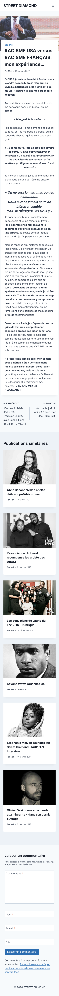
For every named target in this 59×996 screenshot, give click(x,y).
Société (8, 45)
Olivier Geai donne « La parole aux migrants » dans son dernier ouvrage (29, 815)
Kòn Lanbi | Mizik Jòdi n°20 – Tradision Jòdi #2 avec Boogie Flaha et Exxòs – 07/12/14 (14, 413)
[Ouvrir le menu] (53, 5)
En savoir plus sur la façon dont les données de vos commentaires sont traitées (27, 968)
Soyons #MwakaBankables (26, 684)
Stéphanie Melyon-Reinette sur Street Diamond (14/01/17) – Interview (28, 747)
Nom (9, 914)
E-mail (10, 928)
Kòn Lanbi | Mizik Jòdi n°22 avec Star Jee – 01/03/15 (44, 409)
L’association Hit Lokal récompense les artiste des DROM (26, 557)
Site (8, 942)
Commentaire (14, 873)
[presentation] (29, 467)
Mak (10, 71)
